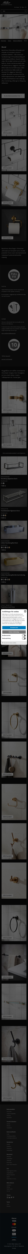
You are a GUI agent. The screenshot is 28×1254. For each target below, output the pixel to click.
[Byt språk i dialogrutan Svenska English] (25, 611)
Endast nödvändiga (14, 632)
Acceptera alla (14, 627)
